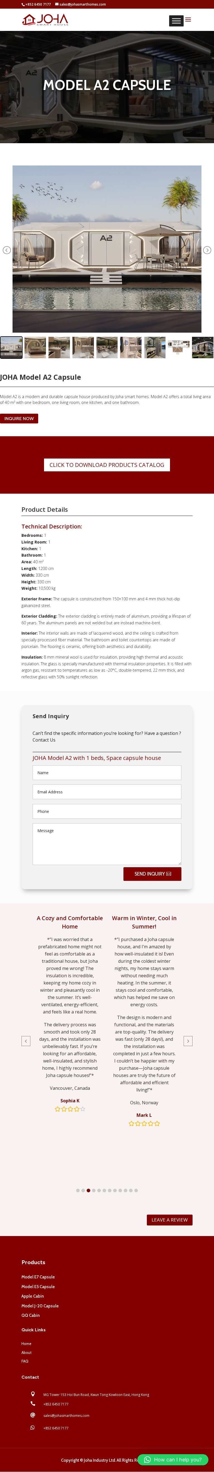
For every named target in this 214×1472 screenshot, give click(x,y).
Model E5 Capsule (38, 1286)
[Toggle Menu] (176, 20)
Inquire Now (19, 418)
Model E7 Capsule (38, 1277)
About (26, 1352)
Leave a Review (170, 1220)
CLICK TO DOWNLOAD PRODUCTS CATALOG (107, 465)
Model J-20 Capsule (40, 1305)
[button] (78, 1190)
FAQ (24, 1361)
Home (26, 1343)
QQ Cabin (30, 1315)
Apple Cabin (32, 1296)
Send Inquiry (150, 874)
